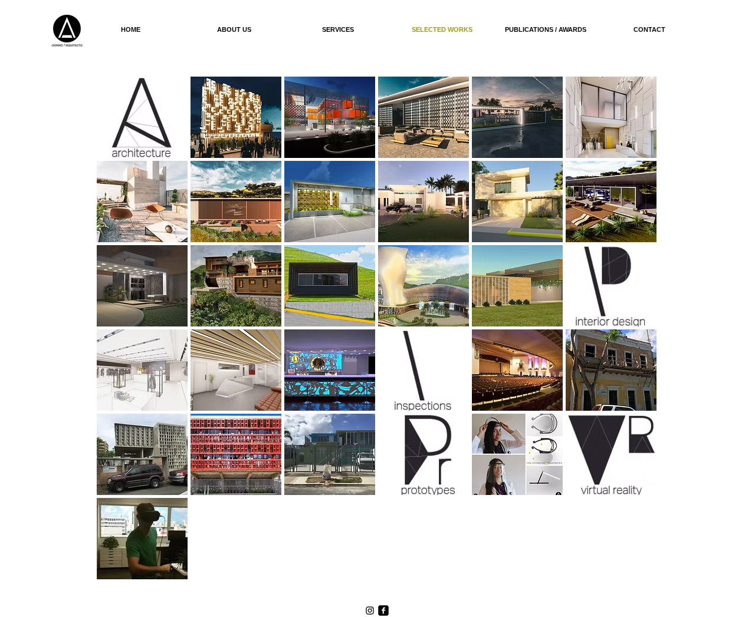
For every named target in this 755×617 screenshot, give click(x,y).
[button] (142, 117)
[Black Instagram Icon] (370, 610)
